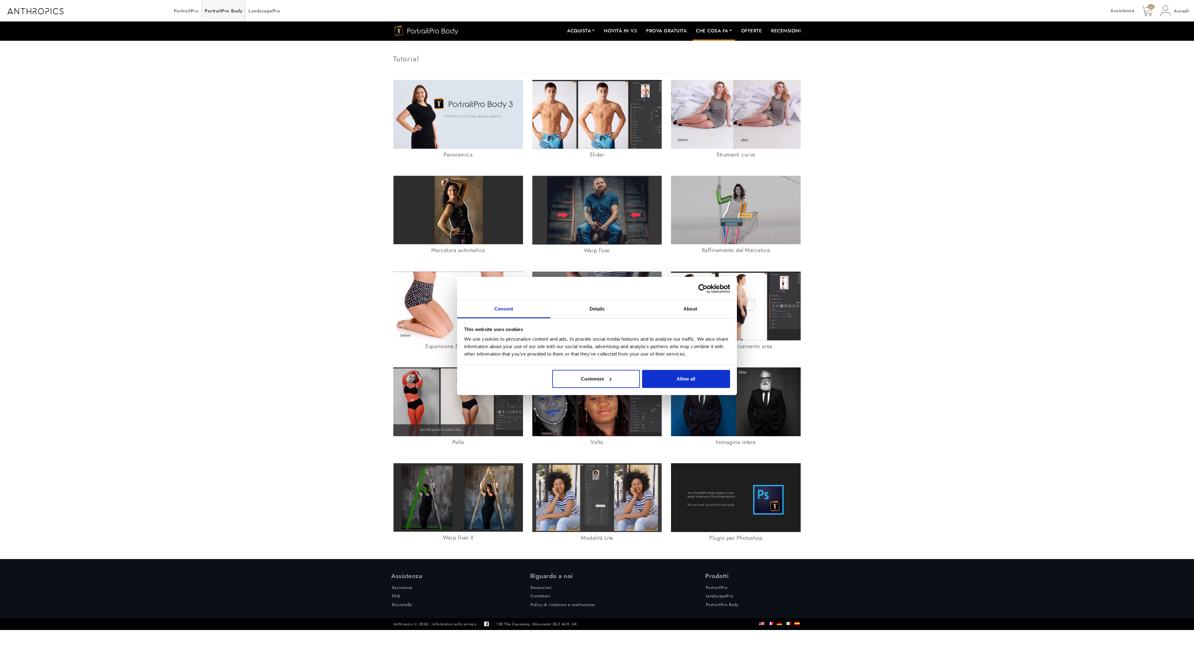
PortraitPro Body (223, 10)
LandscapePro (264, 10)
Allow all (686, 378)
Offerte (751, 30)
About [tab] (690, 308)
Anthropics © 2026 (410, 624)
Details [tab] (597, 308)
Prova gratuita (666, 30)
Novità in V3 (620, 30)
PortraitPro (186, 10)
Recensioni (786, 30)
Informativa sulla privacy (455, 624)
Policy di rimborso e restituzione (562, 605)
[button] (1175, 10)
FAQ (396, 596)
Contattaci (540, 596)
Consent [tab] (503, 308)
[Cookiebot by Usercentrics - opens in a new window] (703, 288)
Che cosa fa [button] (712, 30)
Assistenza (1122, 10)
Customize (592, 378)
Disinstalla (402, 605)
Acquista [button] (579, 30)
